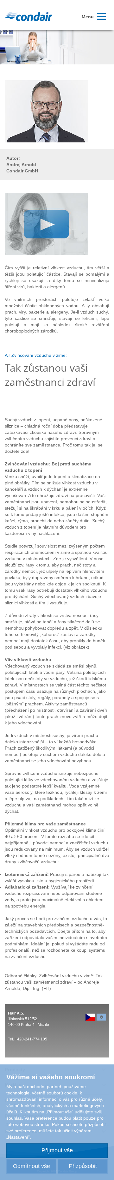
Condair (28, 16)
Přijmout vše (57, 1150)
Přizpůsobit (83, 1166)
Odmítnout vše (31, 1166)
